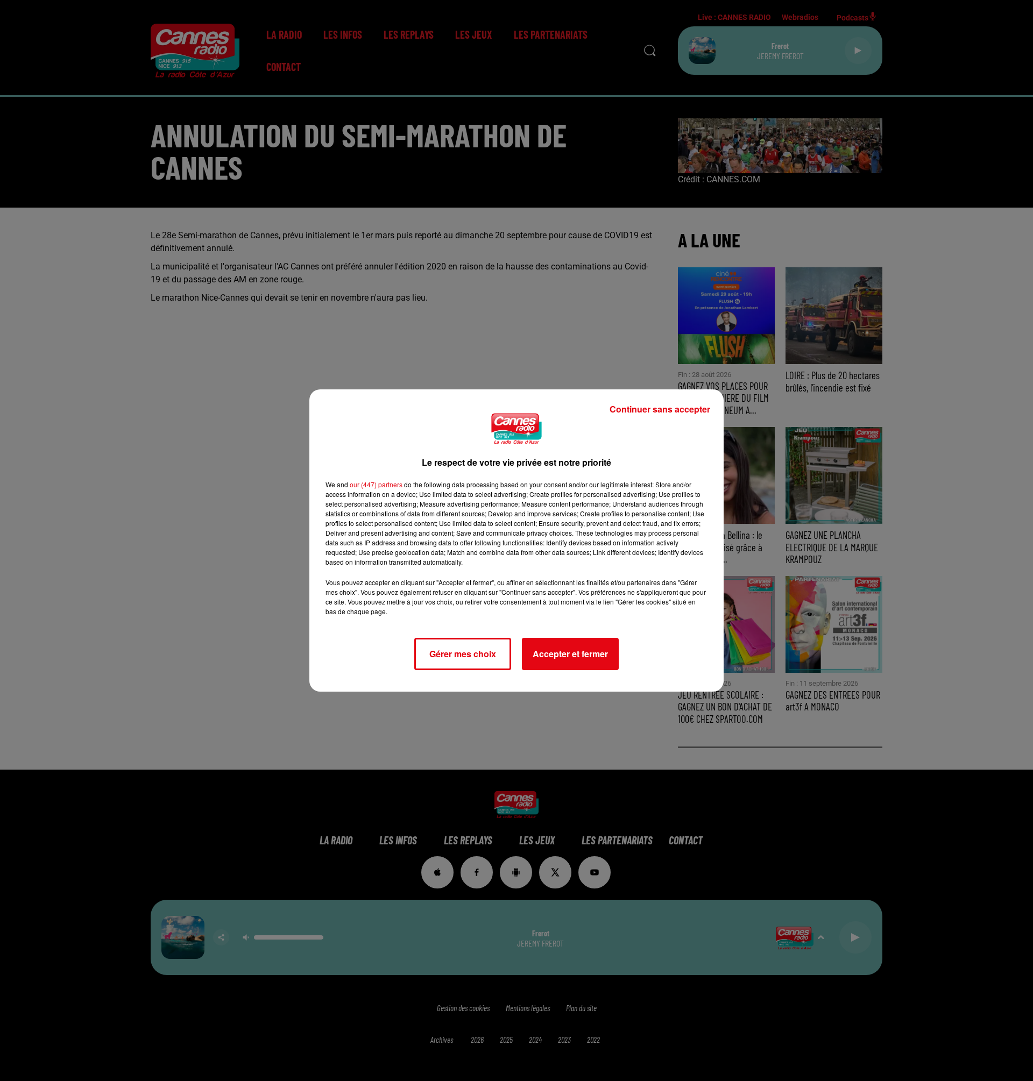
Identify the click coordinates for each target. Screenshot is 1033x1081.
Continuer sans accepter (660, 409)
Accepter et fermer (570, 654)
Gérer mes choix (462, 654)
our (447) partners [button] (376, 484)
